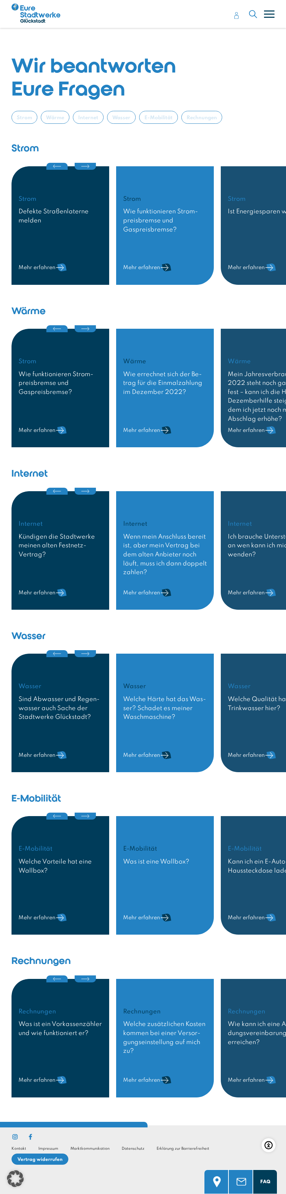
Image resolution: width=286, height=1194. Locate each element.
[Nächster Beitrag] (85, 166)
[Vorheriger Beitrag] (57, 166)
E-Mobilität (158, 117)
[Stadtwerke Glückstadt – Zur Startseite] (36, 14)
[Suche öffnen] (253, 14)
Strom (24, 117)
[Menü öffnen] (269, 14)
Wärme (55, 117)
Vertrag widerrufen (39, 1159)
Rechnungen (202, 117)
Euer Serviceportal (237, 14)
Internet (88, 117)
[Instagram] (15, 1136)
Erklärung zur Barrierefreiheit (183, 1149)
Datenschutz (133, 1149)
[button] (15, 1178)
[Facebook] (30, 1136)
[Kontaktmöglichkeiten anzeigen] (241, 1170)
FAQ (265, 1182)
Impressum (48, 1149)
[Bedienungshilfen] (269, 1145)
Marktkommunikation (90, 1149)
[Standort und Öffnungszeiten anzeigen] (216, 1170)
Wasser (121, 117)
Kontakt (19, 1149)
